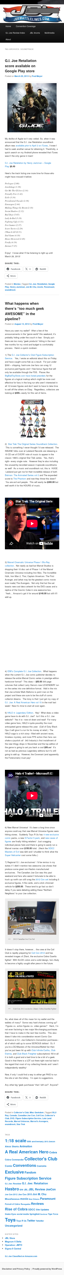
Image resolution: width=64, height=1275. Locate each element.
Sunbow (43, 1214)
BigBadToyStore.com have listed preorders (25, 375)
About (8, 39)
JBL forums (35, 32)
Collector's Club (21, 1112)
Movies (17, 283)
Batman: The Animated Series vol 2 (22, 475)
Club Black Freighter (26, 1053)
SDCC (31, 1209)
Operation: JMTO (13, 1244)
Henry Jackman (17, 286)
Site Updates (42, 1209)
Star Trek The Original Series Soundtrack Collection (32, 444)
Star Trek (21, 1124)
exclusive (54, 834)
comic (8, 837)
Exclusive (14, 1172)
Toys (10, 1219)
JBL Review (37, 1189)
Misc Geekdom (37, 1112)
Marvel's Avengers (39, 1121)
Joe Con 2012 (11, 1194)
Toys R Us (21, 1220)
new (47, 834)
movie (40, 286)
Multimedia (49, 32)
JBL (26, 1189)
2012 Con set (42, 879)
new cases (50, 837)
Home (8, 26)
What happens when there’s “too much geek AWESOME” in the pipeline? (24, 311)
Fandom (30, 1172)
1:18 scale (15, 1140)
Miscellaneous (12, 1198)
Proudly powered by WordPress (47, 1268)
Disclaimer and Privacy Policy (16, 1268)
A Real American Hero (27, 1152)
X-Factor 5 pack (32, 837)
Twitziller (40, 1220)
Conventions (24, 1165)
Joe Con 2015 (25, 1194)
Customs (41, 1165)
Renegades (25, 1204)
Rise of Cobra (16, 1208)
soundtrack (10, 289)
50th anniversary (35, 1141)
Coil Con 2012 (38, 952)
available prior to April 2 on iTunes (32, 145)
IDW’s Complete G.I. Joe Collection (24, 671)
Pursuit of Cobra (12, 1204)
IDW (21, 1189)
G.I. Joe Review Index (15, 32)
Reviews (37, 1203)
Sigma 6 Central (13, 1248)
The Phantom (19, 478)
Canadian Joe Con (26, 1115)
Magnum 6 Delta (13, 1241)
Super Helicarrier (13, 855)
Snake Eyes (10, 1214)
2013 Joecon (49, 1141)
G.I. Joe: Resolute (13, 1183)
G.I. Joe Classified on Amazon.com (21, 1256)
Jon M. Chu (31, 286)
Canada (13, 1115)
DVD (12, 1118)
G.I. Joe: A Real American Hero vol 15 (23, 702)
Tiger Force (53, 1214)
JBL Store (10, 1238)
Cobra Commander (14, 1159)
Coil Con (40, 1115)
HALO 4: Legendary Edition (20, 712)
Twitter (31, 1220)
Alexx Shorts (12, 1146)
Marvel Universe (21, 1121)
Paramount (49, 286)
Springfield (35, 1214)
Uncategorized (13, 1225)
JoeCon (51, 1189)
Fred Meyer (37, 76)
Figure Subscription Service (28, 1118)
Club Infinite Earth (40, 1050)
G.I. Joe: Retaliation (38, 283)
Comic (8, 1166)
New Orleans (34, 1199)
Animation (26, 1146)
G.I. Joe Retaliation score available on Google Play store (20, 65)
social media (23, 1214)
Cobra (53, 1152)
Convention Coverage (26, 26)
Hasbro (12, 1189)
